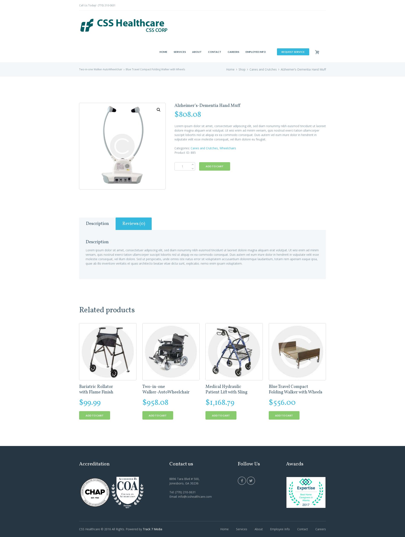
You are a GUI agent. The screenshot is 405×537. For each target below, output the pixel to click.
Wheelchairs (228, 148)
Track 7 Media (152, 529)
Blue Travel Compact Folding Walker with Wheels (155, 69)
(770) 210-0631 (107, 5)
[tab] (97, 224)
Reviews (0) (133, 224)
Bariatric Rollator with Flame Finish (96, 389)
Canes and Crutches (263, 69)
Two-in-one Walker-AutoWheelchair (100, 69)
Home (230, 69)
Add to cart (215, 166)
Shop (242, 69)
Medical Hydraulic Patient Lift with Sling (226, 389)
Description (97, 224)
